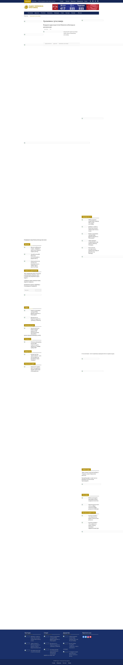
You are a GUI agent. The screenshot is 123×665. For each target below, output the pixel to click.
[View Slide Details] (90, 363)
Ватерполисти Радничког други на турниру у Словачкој (36, 319)
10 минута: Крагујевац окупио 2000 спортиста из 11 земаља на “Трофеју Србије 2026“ (36, 344)
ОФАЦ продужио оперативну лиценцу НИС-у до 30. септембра (93, 222)
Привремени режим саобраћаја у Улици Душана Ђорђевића (32, 285)
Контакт (67, 1)
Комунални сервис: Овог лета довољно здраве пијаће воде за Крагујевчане (35, 369)
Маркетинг (73, 1)
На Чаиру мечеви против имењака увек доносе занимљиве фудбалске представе (51, 652)
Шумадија (56, 13)
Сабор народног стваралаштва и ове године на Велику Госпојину (93, 243)
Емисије (73, 13)
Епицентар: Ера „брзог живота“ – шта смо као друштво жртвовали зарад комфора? (36, 357)
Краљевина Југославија (63, 43)
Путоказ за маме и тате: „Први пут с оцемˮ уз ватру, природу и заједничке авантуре (93, 525)
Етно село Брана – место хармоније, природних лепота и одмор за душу (98, 353)
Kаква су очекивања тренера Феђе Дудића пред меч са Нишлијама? (93, 236)
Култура (67, 13)
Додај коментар (48, 43)
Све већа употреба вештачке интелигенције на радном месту (35, 256)
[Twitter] (86, 637)
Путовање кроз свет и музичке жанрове (36, 651)
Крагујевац (49, 13)
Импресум (59, 663)
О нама (61, 1)
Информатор (80, 1)
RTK (50, 29)
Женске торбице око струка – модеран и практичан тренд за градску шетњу (36, 249)
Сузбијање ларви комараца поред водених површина (32, 281)
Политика (43, 13)
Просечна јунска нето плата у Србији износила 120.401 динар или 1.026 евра (93, 507)
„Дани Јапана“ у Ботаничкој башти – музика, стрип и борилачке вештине (90, 474)
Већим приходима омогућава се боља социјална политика (93, 499)
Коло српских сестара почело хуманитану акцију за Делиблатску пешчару (93, 250)
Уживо (85, 1)
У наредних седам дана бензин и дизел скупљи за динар (73, 654)
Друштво (37, 13)
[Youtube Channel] (90, 637)
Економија (30, 13)
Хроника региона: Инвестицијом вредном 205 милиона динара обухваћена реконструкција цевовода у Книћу (32, 332)
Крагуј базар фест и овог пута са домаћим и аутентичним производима (89, 479)
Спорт (62, 13)
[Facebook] (83, 637)
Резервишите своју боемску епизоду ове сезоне (35, 239)
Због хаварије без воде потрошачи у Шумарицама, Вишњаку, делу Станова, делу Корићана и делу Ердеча (32, 276)
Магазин (80, 13)
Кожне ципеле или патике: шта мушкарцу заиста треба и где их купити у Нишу (35, 264)
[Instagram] (88, 637)
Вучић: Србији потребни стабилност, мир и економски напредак (70, 646)
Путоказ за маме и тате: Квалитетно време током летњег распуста (93, 518)
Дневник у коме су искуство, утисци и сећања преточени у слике (93, 229)
